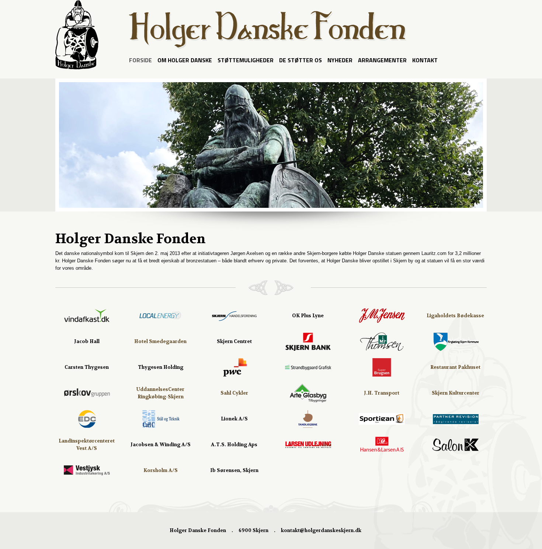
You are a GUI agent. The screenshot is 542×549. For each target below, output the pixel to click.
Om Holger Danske (184, 60)
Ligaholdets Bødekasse (455, 315)
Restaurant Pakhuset (455, 367)
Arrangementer (382, 60)
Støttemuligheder (246, 60)
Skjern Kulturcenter (455, 393)
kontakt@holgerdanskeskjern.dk (321, 530)
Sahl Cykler (234, 393)
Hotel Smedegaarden (160, 341)
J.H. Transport (381, 393)
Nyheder (339, 60)
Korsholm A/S (160, 470)
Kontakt (425, 60)
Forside (140, 60)
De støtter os (300, 60)
